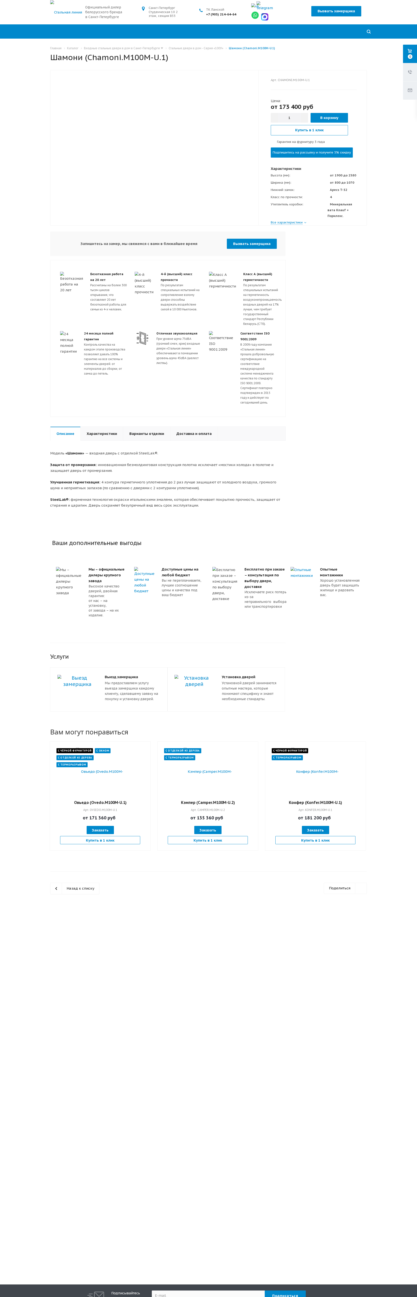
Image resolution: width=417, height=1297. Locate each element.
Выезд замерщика (121, 677)
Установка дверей (238, 677)
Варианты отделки (146, 433)
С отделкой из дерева (75, 757)
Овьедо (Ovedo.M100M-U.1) (100, 802)
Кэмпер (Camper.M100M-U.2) (208, 802)
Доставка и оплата (194, 433)
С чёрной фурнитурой (74, 750)
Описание (65, 433)
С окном (102, 750)
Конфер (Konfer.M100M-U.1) (315, 802)
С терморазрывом (72, 764)
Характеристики (102, 433)
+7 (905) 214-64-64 (221, 14)
